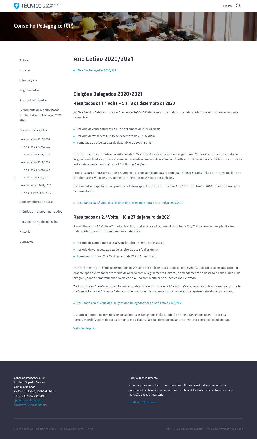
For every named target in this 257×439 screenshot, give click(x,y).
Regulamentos (29, 90)
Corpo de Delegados (33, 130)
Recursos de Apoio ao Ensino (39, 222)
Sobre (24, 60)
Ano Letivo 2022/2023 (37, 162)
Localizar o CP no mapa (142, 402)
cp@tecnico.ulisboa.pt (27, 400)
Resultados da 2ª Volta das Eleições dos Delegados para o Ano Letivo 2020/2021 (130, 303)
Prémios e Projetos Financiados (41, 211)
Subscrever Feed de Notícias (30, 405)
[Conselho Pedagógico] (36, 6)
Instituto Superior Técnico (198, 429)
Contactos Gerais (46, 429)
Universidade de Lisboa (229, 429)
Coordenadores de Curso (37, 202)
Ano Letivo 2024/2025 (37, 147)
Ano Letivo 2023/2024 (37, 154)
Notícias (25, 70)
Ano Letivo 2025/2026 (37, 139)
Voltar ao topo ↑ (84, 328)
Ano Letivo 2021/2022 (37, 170)
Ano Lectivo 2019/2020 (37, 185)
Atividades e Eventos (33, 100)
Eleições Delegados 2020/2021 (97, 70)
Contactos (26, 241)
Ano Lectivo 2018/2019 (37, 193)
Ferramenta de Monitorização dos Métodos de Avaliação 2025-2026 (41, 115)
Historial (25, 231)
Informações (28, 80)
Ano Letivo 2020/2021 (37, 177)
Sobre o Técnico (23, 429)
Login (90, 429)
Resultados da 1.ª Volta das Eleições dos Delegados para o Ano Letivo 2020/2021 (130, 203)
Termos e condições (71, 429)
